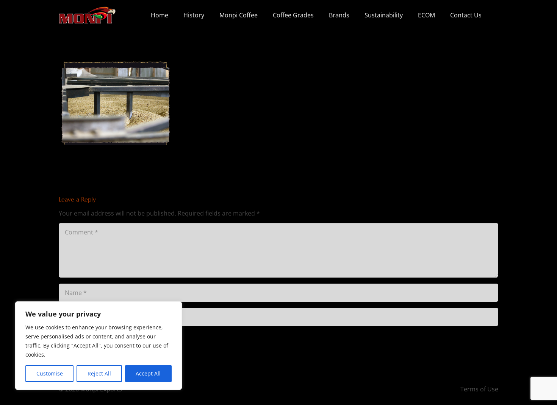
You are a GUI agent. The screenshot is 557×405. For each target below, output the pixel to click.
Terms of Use (479, 389)
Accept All (148, 373)
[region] (98, 345)
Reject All (99, 373)
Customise (49, 373)
